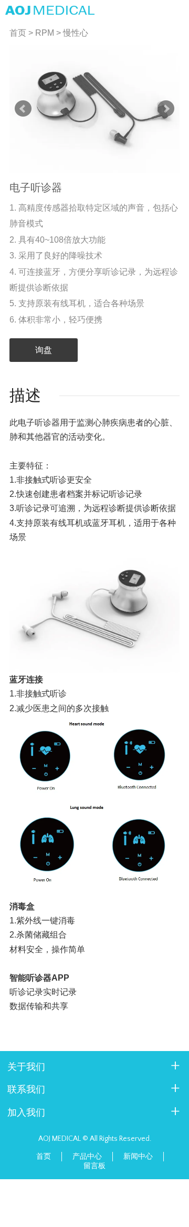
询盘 (43, 350)
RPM (44, 32)
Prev (23, 108)
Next (166, 108)
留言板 (94, 1166)
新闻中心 (138, 1156)
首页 (17, 32)
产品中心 (87, 1156)
